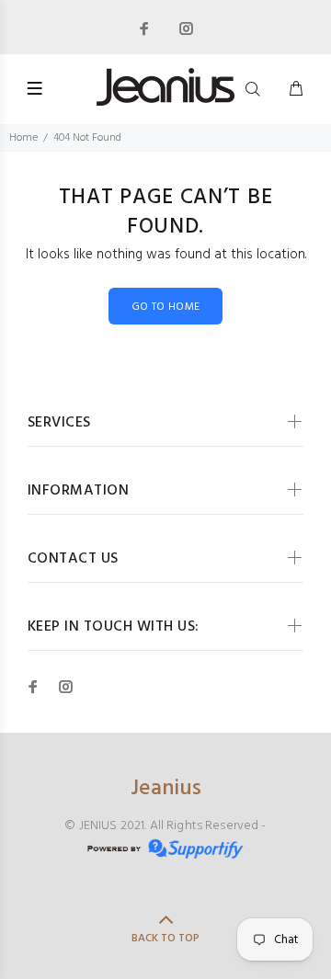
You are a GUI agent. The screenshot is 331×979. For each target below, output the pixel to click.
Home (23, 138)
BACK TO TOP (165, 938)
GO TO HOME (165, 307)
